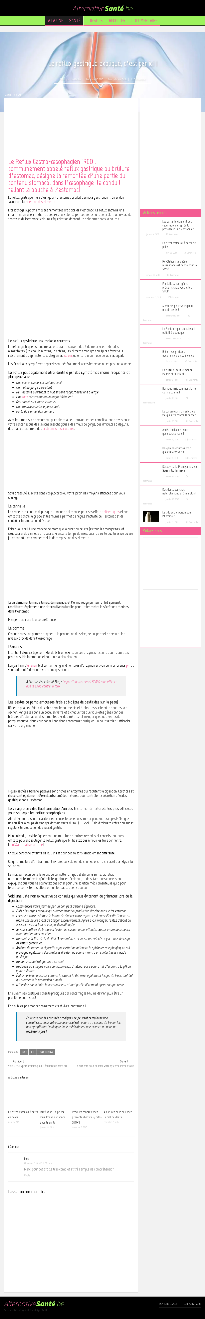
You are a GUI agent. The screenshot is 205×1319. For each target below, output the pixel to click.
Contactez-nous (192, 1303)
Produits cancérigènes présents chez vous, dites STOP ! (86, 1117)
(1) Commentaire (138, 79)
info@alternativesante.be (26, 844)
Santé (74, 20)
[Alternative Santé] (102, 8)
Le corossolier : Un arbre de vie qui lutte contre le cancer (179, 413)
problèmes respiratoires (58, 428)
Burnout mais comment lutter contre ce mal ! (179, 390)
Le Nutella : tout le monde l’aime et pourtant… (177, 372)
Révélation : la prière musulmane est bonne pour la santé (52, 1117)
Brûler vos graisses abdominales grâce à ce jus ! (178, 353)
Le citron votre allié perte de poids (179, 245)
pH (128, 665)
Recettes (117, 20)
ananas (32, 665)
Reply (27, 1175)
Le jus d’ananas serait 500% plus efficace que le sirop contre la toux (71, 683)
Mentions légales (168, 1303)
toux (25, 397)
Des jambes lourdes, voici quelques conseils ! (176, 450)
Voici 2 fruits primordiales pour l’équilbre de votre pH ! (38, 1064)
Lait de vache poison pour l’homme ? (177, 514)
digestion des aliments (40, 201)
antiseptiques (111, 511)
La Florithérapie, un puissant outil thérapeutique (178, 331)
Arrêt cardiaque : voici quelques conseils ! (175, 432)
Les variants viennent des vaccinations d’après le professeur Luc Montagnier (178, 225)
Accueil (8, 94)
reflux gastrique (45, 1051)
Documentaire (144, 20)
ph (32, 1051)
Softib (44, 1310)
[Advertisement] (71, 130)
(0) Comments (172, 234)
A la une (55, 20)
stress (68, 355)
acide (24, 1051)
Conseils (94, 20)
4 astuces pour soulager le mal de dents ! (177, 308)
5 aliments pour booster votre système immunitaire (105, 1064)
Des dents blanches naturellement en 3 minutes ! (179, 491)
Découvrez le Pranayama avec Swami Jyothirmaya (179, 468)
